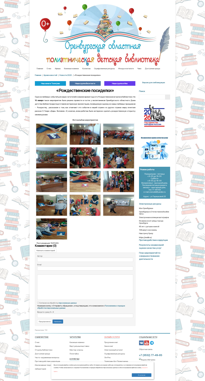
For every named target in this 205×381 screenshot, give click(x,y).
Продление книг (111, 342)
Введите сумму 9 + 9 (45, 312)
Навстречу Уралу (146, 233)
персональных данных (68, 303)
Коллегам (86, 68)
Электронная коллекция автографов (154, 217)
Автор (39, 256)
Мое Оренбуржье (146, 208)
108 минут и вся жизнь (148, 230)
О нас (49, 68)
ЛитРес (107, 357)
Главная (40, 68)
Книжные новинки (71, 68)
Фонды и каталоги (126, 68)
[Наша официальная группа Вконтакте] (141, 343)
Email (39, 265)
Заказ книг (108, 346)
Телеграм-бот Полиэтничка (116, 361)
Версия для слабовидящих (153, 82)
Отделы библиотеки (43, 350)
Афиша (58, 68)
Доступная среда (152, 68)
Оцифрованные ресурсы (104, 68)
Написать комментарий (45, 250)
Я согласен (141, 375)
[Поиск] (167, 97)
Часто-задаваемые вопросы (47, 357)
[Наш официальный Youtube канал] (146, 343)
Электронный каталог (113, 350)
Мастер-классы (76, 350)
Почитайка (74, 354)
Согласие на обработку (58, 303)
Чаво (139, 68)
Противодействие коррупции (47, 361)
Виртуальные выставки (79, 346)
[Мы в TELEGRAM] (151, 343)
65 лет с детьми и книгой (149, 226)
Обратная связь (146, 349)
